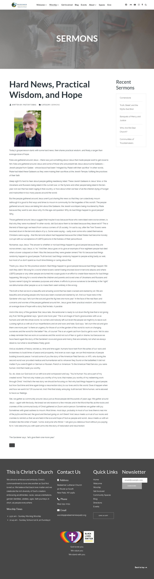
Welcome (97, 483)
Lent (12, 445)
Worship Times (14, 509)
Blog (95, 499)
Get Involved (98, 491)
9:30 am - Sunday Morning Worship (25, 516)
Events (96, 506)
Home (96, 479)
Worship (97, 487)
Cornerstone (125, 98)
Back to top (140, 567)
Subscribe (132, 486)
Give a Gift (103, 515)
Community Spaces (102, 495)
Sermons (55, 105)
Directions (97, 503)
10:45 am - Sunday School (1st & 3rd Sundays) (30, 520)
